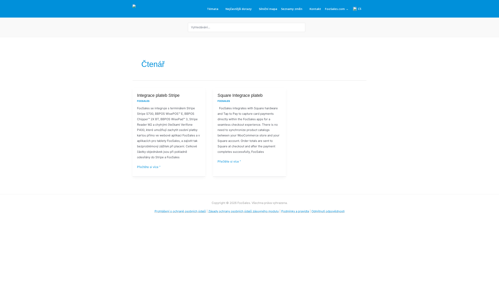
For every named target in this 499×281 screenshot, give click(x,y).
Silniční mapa (268, 9)
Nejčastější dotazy (239, 9)
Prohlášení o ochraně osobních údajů (180, 211)
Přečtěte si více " (148, 166)
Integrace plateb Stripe (158, 95)
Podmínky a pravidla (295, 211)
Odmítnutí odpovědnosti (328, 211)
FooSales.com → (337, 9)
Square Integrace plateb (240, 95)
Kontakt (315, 9)
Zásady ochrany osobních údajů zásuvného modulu (243, 211)
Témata (212, 9)
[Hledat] (302, 27)
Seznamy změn (291, 9)
